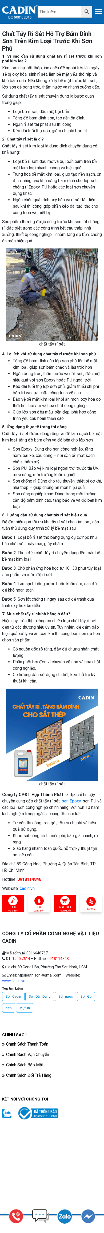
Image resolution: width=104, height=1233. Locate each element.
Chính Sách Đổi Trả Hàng (28, 1075)
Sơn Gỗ (86, 996)
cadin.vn (27, 888)
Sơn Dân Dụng (40, 996)
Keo (9, 1008)
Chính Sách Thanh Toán (27, 1044)
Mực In (24, 1008)
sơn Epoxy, (72, 801)
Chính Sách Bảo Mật (24, 1064)
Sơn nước (65, 996)
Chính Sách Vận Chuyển (27, 1054)
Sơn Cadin (13, 996)
